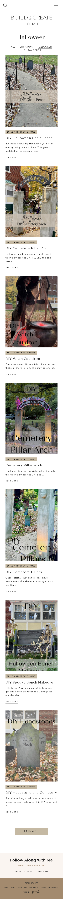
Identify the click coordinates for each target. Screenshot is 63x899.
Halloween (45, 47)
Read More (11, 157)
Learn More (31, 831)
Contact (29, 871)
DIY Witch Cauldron (22, 359)
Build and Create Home (21, 132)
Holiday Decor (31, 50)
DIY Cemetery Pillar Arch (27, 248)
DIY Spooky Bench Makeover (30, 682)
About (18, 871)
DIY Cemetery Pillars (23, 572)
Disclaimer (42, 871)
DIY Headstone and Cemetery (31, 792)
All (13, 47)
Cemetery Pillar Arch (23, 465)
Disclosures (31, 883)
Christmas (26, 47)
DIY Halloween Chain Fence (29, 138)
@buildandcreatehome (31, 865)
